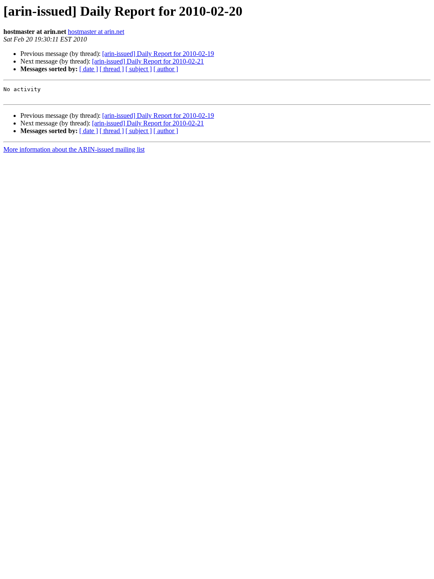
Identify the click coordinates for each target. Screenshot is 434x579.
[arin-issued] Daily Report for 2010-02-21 (148, 61)
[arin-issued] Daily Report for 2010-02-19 (158, 53)
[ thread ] (112, 68)
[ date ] (88, 68)
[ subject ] (138, 68)
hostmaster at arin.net (96, 31)
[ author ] (165, 68)
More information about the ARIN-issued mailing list (74, 149)
